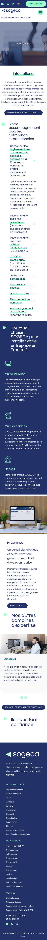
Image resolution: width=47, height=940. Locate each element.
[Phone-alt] (12, 924)
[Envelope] (7, 924)
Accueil (4, 17)
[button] (21, 697)
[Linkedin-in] (17, 924)
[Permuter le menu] (40, 12)
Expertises (13, 17)
